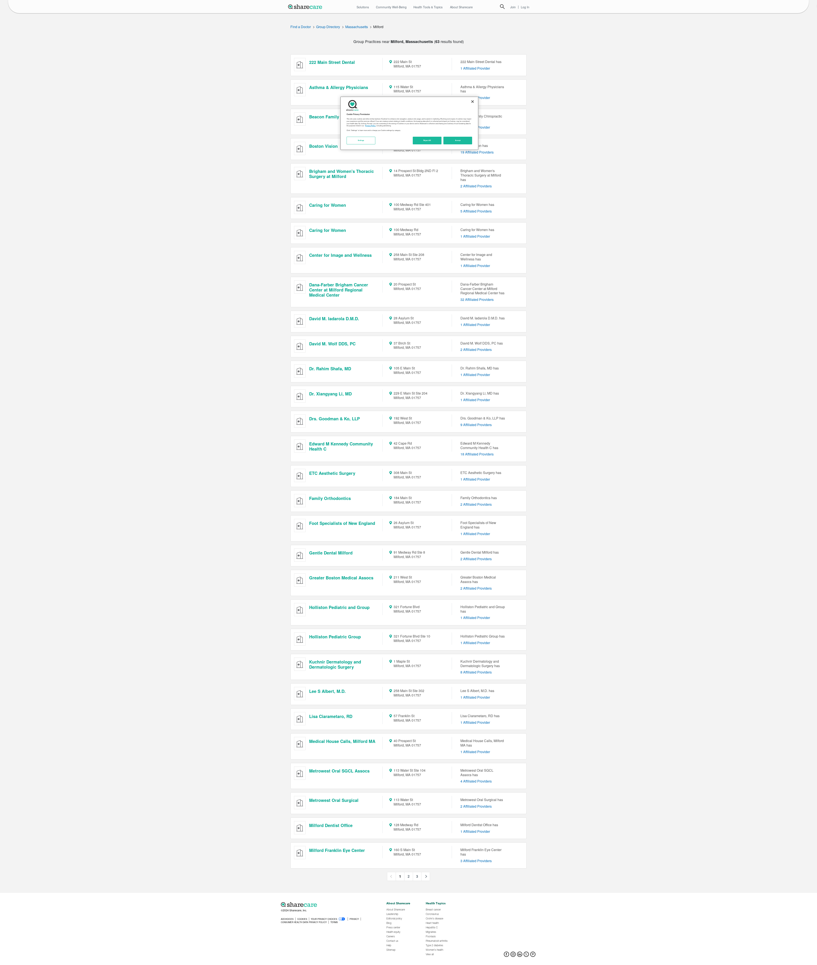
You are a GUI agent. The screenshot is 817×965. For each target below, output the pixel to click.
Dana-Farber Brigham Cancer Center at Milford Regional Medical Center (338, 289)
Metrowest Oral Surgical (334, 800)
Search (502, 7)
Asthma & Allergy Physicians (338, 87)
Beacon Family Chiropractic (337, 116)
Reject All (427, 140)
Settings (361, 140)
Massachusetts (356, 26)
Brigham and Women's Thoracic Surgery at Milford (341, 173)
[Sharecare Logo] (306, 6)
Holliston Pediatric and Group (339, 607)
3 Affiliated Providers (476, 860)
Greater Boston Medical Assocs (341, 577)
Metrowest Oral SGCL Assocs (339, 771)
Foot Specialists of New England (342, 523)
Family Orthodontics (330, 498)
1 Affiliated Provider (475, 68)
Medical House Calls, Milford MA (342, 741)
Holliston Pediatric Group (335, 636)
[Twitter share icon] (526, 955)
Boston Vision (323, 146)
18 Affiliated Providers (477, 454)
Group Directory (328, 26)
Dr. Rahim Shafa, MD (330, 368)
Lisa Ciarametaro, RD (330, 716)
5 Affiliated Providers (476, 211)
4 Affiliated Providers (476, 781)
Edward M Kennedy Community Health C (341, 446)
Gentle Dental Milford (331, 553)
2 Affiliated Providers (476, 186)
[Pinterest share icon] (533, 955)
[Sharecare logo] (327, 904)
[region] (409, 123)
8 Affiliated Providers (476, 672)
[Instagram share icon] (513, 955)
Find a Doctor (300, 26)
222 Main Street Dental (332, 62)
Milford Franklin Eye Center (337, 850)
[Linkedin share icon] (519, 955)
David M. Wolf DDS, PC (332, 343)
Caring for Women (327, 205)
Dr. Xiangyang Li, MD (330, 394)
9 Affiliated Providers (476, 424)
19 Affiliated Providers (477, 152)
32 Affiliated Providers (477, 299)
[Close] (472, 101)
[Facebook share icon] (506, 955)
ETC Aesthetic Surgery (332, 473)
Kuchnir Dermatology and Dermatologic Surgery (335, 664)
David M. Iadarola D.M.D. (334, 318)
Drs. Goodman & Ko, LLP (334, 418)
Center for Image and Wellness (340, 255)
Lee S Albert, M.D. (327, 691)
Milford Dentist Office (331, 825)
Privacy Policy (370, 126)
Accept (457, 140)
